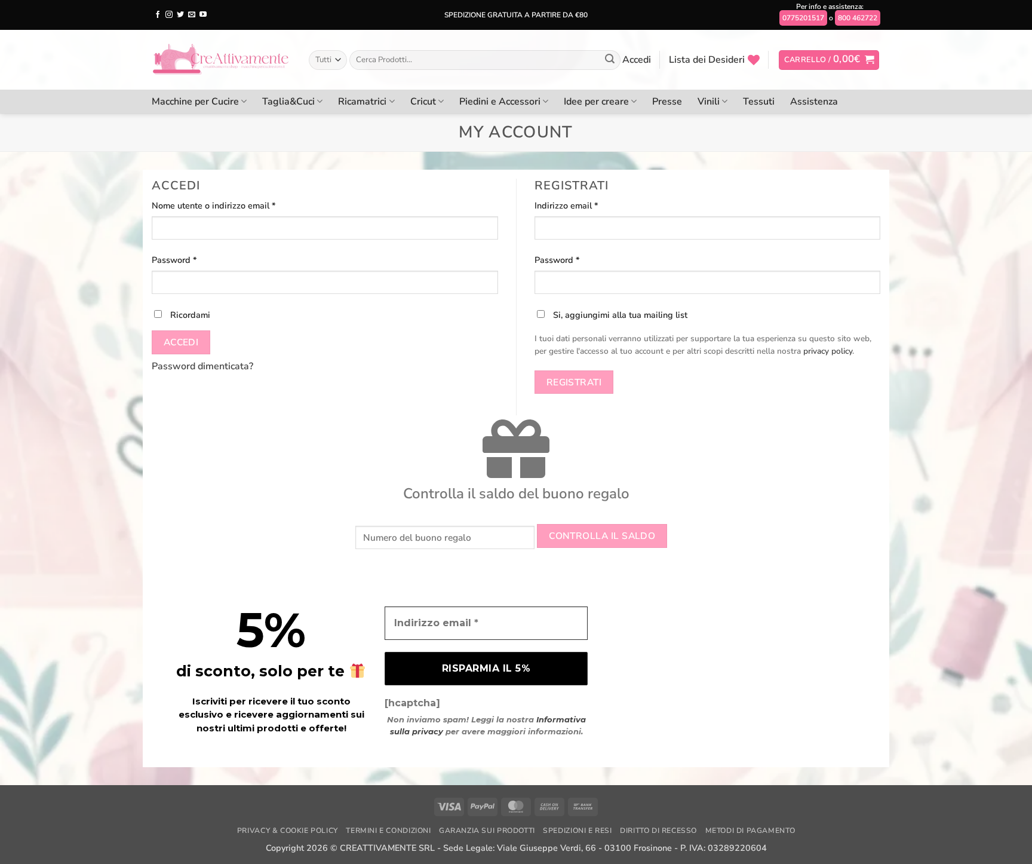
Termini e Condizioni (388, 830)
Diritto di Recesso (658, 830)
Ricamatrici (362, 101)
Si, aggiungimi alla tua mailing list (619, 315)
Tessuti (759, 101)
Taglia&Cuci (288, 101)
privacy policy (827, 351)
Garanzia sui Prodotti (487, 830)
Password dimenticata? (202, 366)
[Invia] (610, 60)
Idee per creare (596, 101)
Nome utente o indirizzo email (231, 205)
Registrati (574, 382)
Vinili (709, 101)
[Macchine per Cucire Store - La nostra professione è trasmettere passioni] (221, 59)
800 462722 (857, 18)
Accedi (181, 342)
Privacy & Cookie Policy (287, 830)
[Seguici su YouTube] (203, 15)
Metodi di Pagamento (750, 830)
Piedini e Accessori (499, 101)
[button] (829, 60)
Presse (667, 101)
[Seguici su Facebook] (157, 15)
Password (192, 259)
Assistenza (814, 101)
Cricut (423, 101)
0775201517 (803, 18)
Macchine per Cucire (195, 101)
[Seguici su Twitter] (180, 15)
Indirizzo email (584, 205)
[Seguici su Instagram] (169, 15)
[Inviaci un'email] (191, 15)
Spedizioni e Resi (577, 830)
